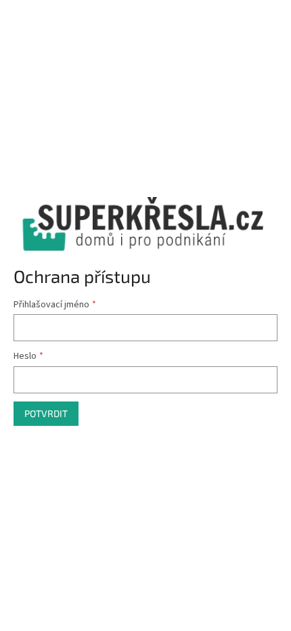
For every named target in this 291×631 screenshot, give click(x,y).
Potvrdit (46, 413)
